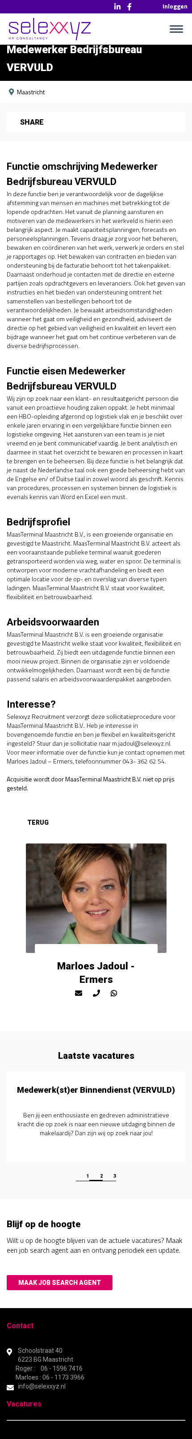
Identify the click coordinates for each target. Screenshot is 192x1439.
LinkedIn (117, 6)
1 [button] (88, 1176)
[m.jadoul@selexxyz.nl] (78, 993)
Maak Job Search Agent (59, 1282)
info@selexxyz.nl (42, 1386)
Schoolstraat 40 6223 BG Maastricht (46, 1355)
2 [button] (101, 1176)
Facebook (129, 6)
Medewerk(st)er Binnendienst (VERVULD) (96, 1090)
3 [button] (114, 1176)
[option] (96, 1116)
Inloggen (175, 6)
